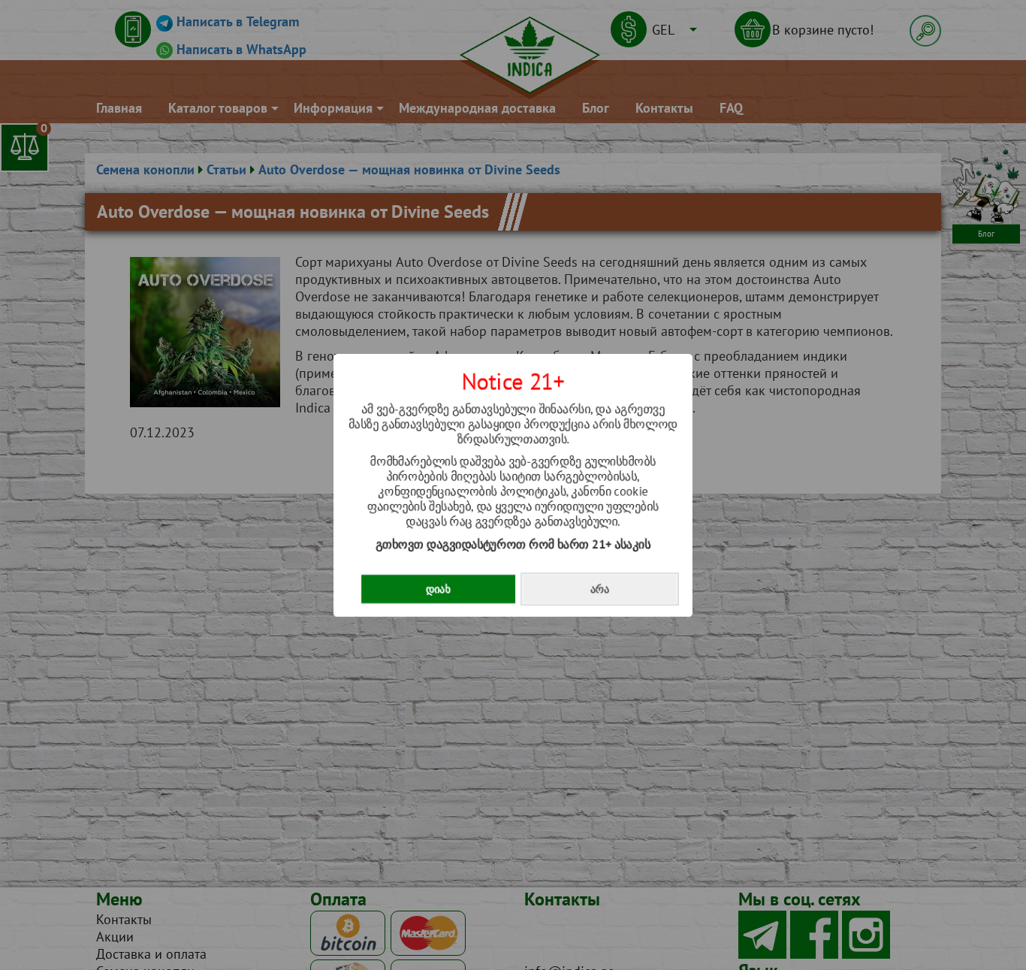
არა (599, 589)
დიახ (438, 589)
